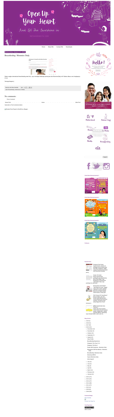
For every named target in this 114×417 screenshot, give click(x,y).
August (89, 337)
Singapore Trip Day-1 (92, 345)
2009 (87, 389)
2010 (87, 387)
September (90, 335)
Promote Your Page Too (90, 401)
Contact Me (59, 47)
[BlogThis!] (26, 87)
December (90, 329)
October (89, 333)
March (89, 370)
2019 (87, 320)
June (88, 363)
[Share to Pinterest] (31, 87)
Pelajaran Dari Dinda (98, 264)
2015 (87, 376)
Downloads (69, 47)
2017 (87, 325)
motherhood (17, 89)
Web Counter (88, 409)
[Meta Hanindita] (85, 399)
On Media (22, 89)
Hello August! (90, 359)
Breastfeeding (11, 89)
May (88, 366)
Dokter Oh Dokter (97, 275)
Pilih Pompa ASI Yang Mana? (100, 295)
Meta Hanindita (88, 397)
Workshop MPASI (91, 355)
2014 (87, 379)
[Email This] (24, 87)
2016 (87, 327)
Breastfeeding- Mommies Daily (94, 353)
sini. (7, 78)
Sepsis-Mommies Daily (92, 357)
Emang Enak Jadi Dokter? (99, 285)
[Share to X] (28, 87)
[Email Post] (21, 87)
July (88, 361)
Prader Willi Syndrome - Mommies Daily (97, 347)
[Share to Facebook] (29, 87)
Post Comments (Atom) (16, 105)
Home (43, 47)
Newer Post (8, 102)
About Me (51, 47)
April (88, 368)
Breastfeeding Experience (93, 341)
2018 (87, 323)
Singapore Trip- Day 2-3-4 (93, 343)
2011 (87, 385)
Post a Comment (11, 99)
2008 (87, 391)
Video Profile (90, 339)
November (90, 331)
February (89, 372)
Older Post (77, 102)
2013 (87, 381)
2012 (87, 383)
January (89, 374)
